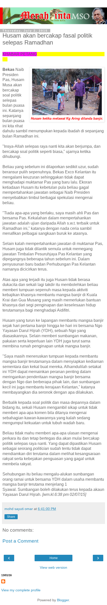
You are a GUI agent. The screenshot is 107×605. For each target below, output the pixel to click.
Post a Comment (20, 541)
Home (54, 558)
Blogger (63, 600)
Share (11, 516)
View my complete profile (21, 590)
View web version (53, 567)
